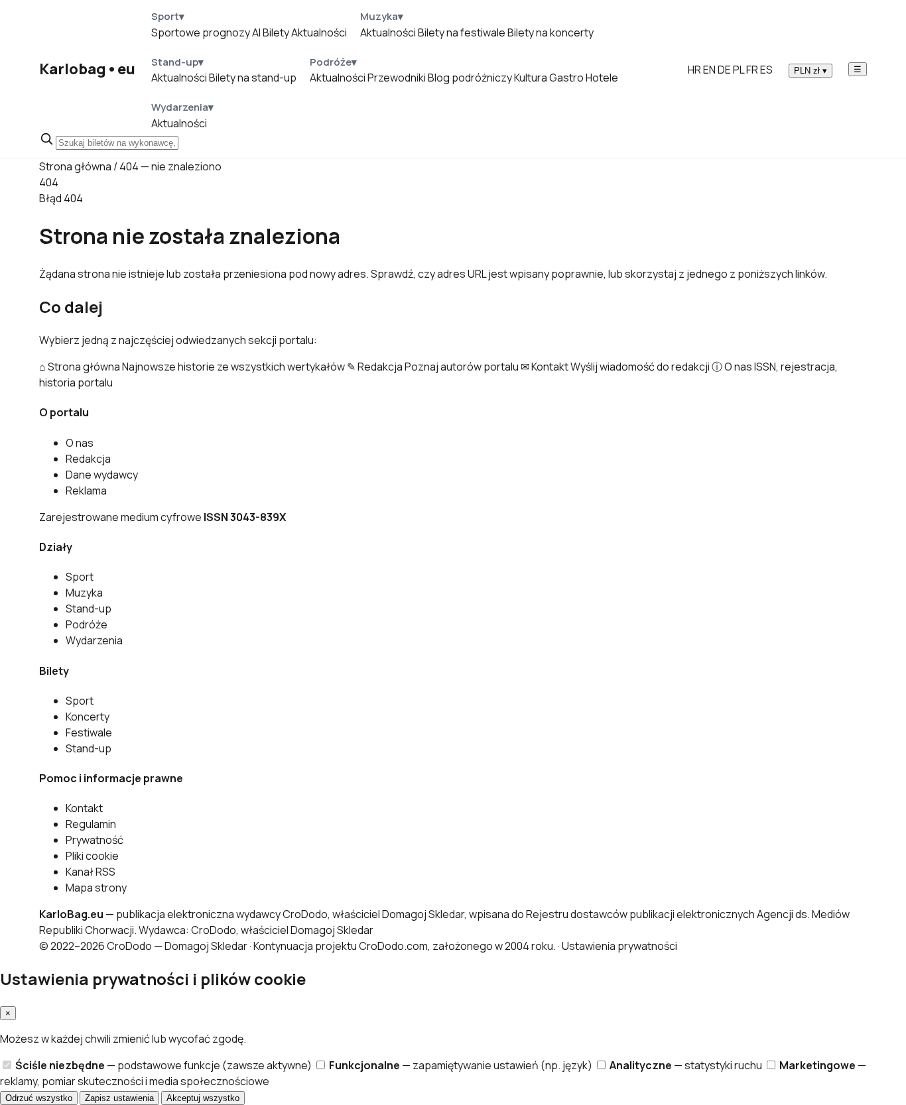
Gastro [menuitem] (566, 77)
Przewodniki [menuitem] (396, 77)
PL (738, 69)
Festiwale (89, 732)
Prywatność (94, 840)
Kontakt (84, 808)
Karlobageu (87, 69)
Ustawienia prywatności (619, 946)
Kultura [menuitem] (530, 77)
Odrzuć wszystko (38, 1098)
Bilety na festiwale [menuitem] (461, 32)
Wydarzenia (94, 640)
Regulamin (91, 824)
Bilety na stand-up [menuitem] (252, 77)
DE (724, 69)
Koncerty (87, 716)
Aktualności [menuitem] (319, 32)
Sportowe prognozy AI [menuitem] (206, 32)
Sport (80, 576)
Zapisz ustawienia (119, 1098)
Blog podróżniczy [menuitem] (470, 77)
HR (694, 69)
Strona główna (75, 166)
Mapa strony (96, 887)
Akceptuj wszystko (202, 1098)
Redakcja (88, 458)
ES (766, 69)
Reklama (86, 490)
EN (709, 69)
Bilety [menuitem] (276, 32)
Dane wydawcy (102, 474)
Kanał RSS (90, 871)
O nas (80, 443)
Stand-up (88, 608)
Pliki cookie (92, 855)
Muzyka (84, 592)
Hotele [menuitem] (602, 77)
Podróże (86, 624)
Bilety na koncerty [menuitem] (550, 32)
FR (752, 69)
